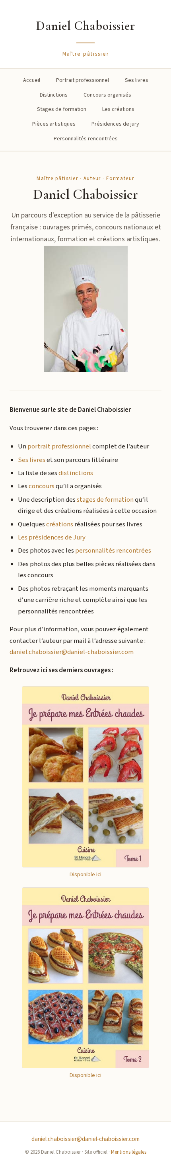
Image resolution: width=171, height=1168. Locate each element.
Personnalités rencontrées (86, 139)
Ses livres (136, 80)
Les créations (118, 109)
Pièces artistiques (54, 124)
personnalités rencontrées (113, 550)
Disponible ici (85, 874)
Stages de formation (61, 109)
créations (59, 524)
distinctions (75, 473)
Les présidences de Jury (52, 537)
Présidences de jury (115, 124)
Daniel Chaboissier (85, 25)
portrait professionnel (59, 446)
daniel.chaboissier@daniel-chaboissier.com (72, 652)
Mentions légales (128, 1152)
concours (41, 486)
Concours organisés (107, 95)
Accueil (31, 80)
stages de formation (105, 499)
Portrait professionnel (82, 80)
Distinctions (54, 95)
